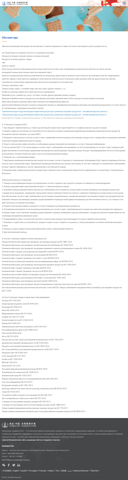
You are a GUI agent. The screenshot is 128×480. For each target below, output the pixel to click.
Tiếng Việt (94, 471)
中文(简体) (7, 471)
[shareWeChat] (4, 465)
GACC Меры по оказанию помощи (16, 460)
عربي (70, 471)
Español (24, 471)
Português (33, 471)
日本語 (63, 471)
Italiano (51, 471)
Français (42, 471)
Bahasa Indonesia (81, 471)
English (16, 471)
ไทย (57, 471)
